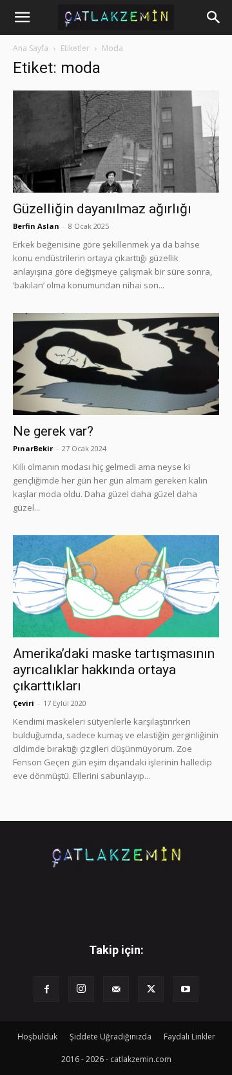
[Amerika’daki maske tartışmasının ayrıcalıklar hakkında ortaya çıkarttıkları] (116, 586)
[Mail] (116, 989)
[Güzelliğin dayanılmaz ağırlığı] (116, 141)
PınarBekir (33, 448)
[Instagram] (81, 989)
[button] (22, 17)
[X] (151, 989)
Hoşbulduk (37, 1036)
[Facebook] (46, 989)
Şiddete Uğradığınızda (110, 1036)
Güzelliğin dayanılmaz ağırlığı (102, 209)
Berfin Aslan (36, 226)
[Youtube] (185, 989)
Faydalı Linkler (189, 1036)
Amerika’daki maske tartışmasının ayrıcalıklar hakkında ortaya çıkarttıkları (114, 670)
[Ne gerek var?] (116, 364)
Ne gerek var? (53, 431)
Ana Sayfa (30, 48)
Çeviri (23, 703)
